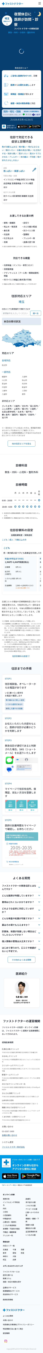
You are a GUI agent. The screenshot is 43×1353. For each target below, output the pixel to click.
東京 (4, 1253)
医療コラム (7, 1278)
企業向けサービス (9, 1287)
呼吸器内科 (7, 1218)
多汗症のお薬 (31, 1202)
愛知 (14, 1253)
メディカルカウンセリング (13, 1266)
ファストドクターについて (21, 119)
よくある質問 (8, 1316)
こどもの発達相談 (9, 1225)
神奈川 (5, 1256)
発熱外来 (6, 1199)
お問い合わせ (8, 1320)
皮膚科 (28, 1199)
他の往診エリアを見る (21, 443)
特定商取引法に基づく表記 (13, 1329)
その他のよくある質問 (21, 959)
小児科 (5, 1212)
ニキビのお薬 (31, 1205)
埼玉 (7, 19)
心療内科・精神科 (9, 1222)
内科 (4, 1208)
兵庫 (14, 1259)
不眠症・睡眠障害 (9, 1232)
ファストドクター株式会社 (13, 1146)
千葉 (14, 1249)
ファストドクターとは (11, 1271)
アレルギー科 (8, 1235)
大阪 (14, 1256)
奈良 (22, 1253)
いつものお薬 (31, 1235)
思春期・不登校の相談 (11, 1228)
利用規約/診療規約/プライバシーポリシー (18, 1324)
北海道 (5, 1249)
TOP (3, 1185)
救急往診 (6, 1241)
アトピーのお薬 (31, 1209)
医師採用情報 (8, 1299)
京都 (22, 1249)
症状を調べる (8, 1275)
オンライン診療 (9, 1194)
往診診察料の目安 (19, 656)
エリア (9, 1185)
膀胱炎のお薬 (31, 1228)
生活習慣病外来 (31, 1231)
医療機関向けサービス (11, 1291)
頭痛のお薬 (30, 1225)
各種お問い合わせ (9, 1135)
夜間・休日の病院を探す (12, 1282)
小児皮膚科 (7, 1215)
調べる (36, 313)
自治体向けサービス (10, 1294)
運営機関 (6, 1333)
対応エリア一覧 (9, 1245)
